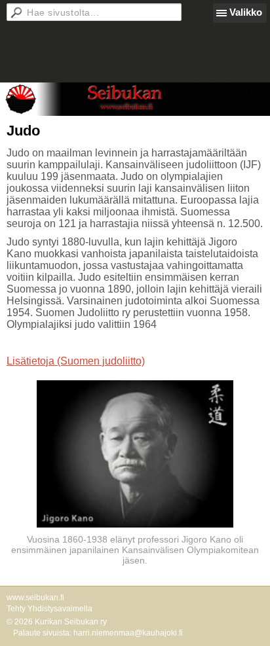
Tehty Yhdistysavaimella (49, 608)
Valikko (245, 12)
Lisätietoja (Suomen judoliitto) (76, 361)
